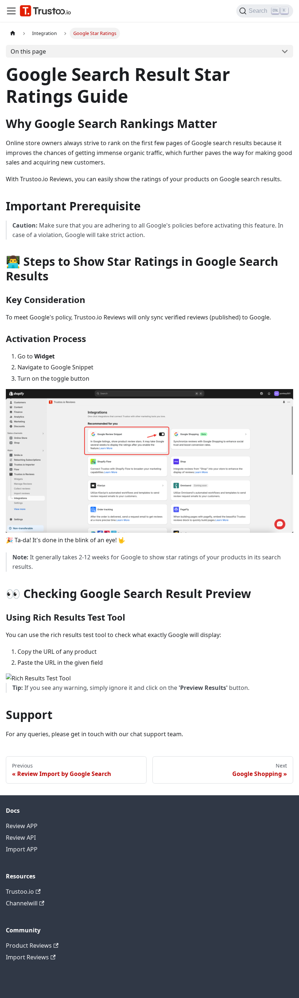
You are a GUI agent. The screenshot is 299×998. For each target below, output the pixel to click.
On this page (28, 51)
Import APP (22, 849)
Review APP (22, 826)
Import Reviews (27, 957)
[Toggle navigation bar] (11, 10)
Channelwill (22, 903)
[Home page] (13, 33)
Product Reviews (29, 945)
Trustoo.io (20, 892)
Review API (21, 838)
